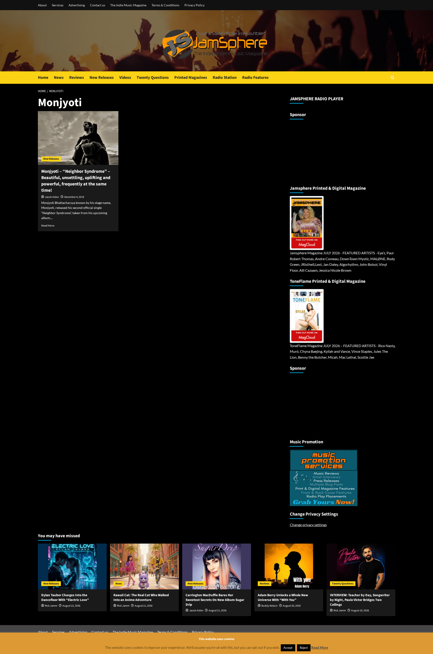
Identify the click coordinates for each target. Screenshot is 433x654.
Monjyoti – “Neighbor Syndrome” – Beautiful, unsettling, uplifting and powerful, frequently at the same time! (75, 181)
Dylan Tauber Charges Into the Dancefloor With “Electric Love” (65, 597)
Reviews (76, 77)
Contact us (97, 5)
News (59, 77)
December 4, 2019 (74, 197)
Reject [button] (304, 647)
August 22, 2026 (71, 606)
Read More (47, 225)
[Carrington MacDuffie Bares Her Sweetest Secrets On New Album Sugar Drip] (216, 566)
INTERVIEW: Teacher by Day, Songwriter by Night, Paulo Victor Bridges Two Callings (360, 600)
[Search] (392, 78)
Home (43, 77)
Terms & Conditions (165, 5)
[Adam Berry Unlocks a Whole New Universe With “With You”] (288, 566)
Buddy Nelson (269, 606)
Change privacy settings (308, 525)
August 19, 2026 (360, 610)
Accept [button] (288, 647)
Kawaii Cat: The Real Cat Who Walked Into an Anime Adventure (141, 597)
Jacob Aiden (52, 197)
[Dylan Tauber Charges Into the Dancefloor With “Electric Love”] (72, 566)
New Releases (102, 77)
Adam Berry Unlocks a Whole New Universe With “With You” (283, 597)
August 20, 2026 (292, 606)
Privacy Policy (194, 5)
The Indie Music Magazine (128, 5)
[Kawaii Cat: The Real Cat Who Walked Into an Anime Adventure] (144, 566)
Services (57, 5)
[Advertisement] (318, 150)
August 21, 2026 (143, 606)
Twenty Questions (153, 77)
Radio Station (225, 77)
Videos (125, 77)
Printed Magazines (190, 77)
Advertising (77, 5)
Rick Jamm (51, 606)
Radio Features (255, 77)
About (42, 5)
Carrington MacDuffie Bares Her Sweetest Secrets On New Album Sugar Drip (215, 600)
